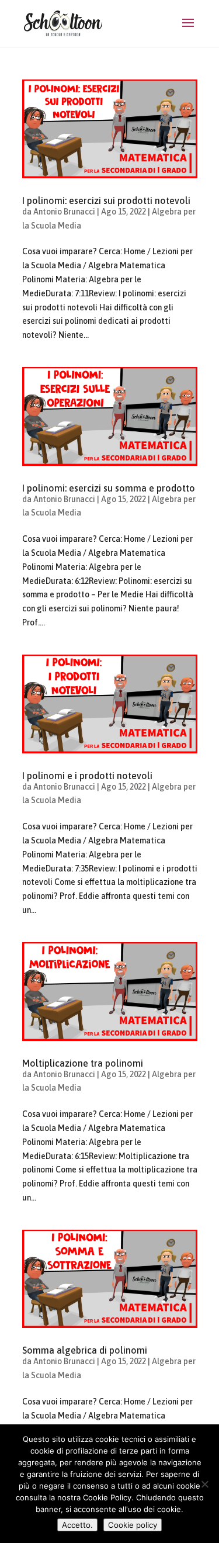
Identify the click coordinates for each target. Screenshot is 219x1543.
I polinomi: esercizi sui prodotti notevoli (106, 200)
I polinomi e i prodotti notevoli (87, 775)
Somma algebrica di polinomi (84, 1350)
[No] (204, 1484)
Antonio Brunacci (64, 211)
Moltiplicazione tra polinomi (82, 1063)
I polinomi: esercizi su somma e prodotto (108, 488)
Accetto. (77, 1525)
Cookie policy (132, 1525)
